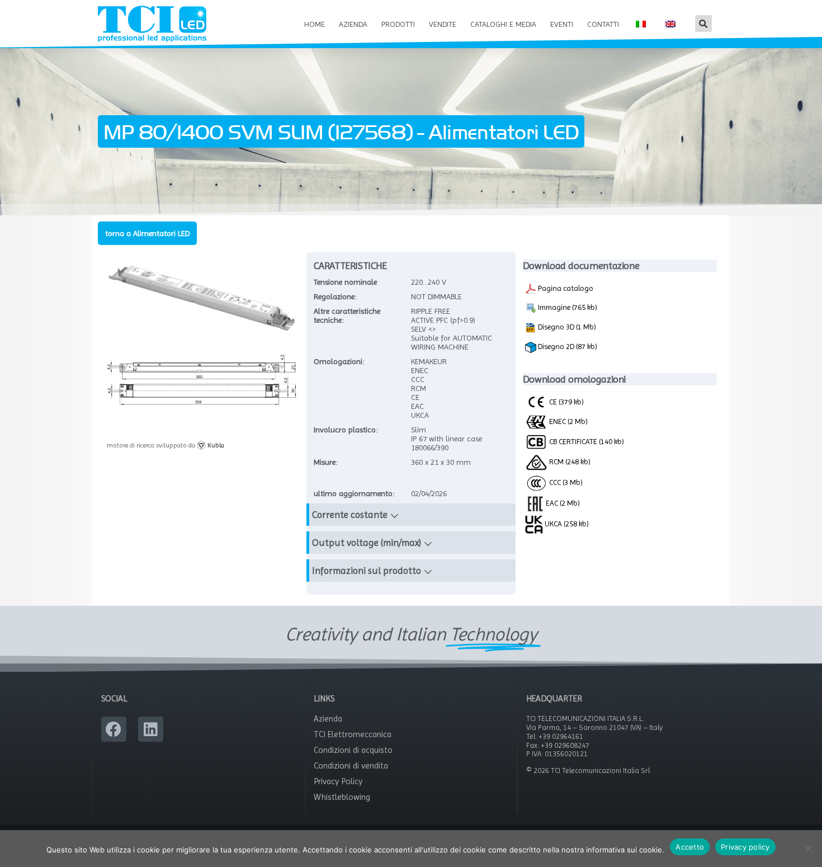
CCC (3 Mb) (565, 482)
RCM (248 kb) (568, 461)
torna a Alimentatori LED (147, 233)
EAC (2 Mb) (562, 502)
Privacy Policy (338, 781)
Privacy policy (745, 846)
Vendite (442, 24)
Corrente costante (350, 514)
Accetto (689, 846)
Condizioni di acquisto (353, 750)
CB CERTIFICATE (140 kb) (585, 441)
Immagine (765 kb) (566, 307)
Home (314, 24)
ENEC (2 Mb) (567, 421)
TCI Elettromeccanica (352, 734)
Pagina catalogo (564, 288)
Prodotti (398, 24)
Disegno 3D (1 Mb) (566, 326)
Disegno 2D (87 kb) (566, 346)
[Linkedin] (150, 729)
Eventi (561, 24)
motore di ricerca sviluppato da (165, 445)
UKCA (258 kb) (566, 523)
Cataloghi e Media (503, 24)
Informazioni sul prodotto (366, 570)
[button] (703, 23)
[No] (808, 848)
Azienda (353, 24)
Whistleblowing (342, 797)
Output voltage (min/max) (366, 542)
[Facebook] (113, 729)
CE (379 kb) (565, 401)
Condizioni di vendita (351, 766)
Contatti (603, 24)
